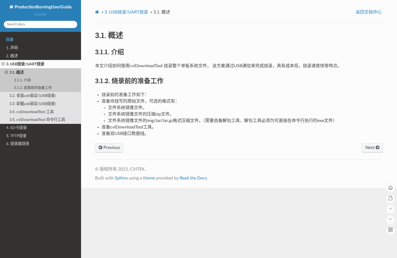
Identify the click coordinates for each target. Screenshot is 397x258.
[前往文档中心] (390, 198)
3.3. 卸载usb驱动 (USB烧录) (32, 104)
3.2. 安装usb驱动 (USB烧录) (32, 96)
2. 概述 (12, 56)
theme (149, 178)
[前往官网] (390, 188)
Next (370, 147)
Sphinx (121, 178)
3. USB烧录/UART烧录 (25, 64)
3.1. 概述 (16, 72)
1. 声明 (12, 48)
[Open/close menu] (3, 64)
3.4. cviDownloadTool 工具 (31, 112)
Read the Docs (193, 178)
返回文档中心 (369, 12)
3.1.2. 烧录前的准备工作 (33, 88)
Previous (111, 147)
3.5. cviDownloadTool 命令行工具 (37, 120)
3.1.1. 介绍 (22, 80)
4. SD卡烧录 (16, 128)
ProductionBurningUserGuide (43, 7)
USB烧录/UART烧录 (126, 12)
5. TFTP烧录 (16, 136)
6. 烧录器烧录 (17, 144)
